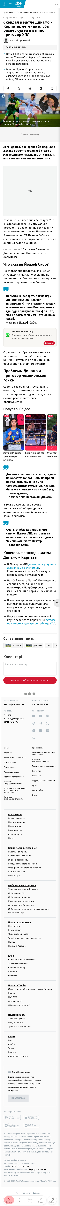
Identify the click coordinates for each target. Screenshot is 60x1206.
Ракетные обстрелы (17, 852)
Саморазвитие (15, 1001)
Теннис (11, 1048)
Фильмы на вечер (16, 967)
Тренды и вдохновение (19, 1026)
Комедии (12, 971)
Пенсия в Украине (17, 946)
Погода (11, 838)
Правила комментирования (40, 760)
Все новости (15, 814)
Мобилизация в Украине (22, 885)
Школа (11, 993)
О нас (6, 748)
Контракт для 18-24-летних (21, 901)
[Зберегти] (52, 88)
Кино (11, 955)
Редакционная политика (14, 758)
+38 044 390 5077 (40, 704)
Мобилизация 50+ (16, 893)
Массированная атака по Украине (24, 868)
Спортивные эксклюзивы (29, 12)
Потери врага (14, 875)
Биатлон (12, 1052)
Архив (35, 785)
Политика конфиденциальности (13, 783)
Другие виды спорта (18, 1056)
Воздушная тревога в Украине (22, 864)
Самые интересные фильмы (21, 959)
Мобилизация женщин (19, 897)
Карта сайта (37, 790)
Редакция (8, 753)
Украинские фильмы (18, 963)
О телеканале (10, 762)
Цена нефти (14, 926)
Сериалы (12, 975)
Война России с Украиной (22, 848)
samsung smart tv (32, 1125)
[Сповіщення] (56, 4)
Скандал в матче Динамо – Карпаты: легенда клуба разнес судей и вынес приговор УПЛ (50, 12)
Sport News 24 (9, 12)
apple (32, 1117)
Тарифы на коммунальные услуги (24, 938)
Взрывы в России (16, 871)
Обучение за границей (19, 1005)
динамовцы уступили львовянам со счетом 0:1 (31, 566)
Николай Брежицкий (20, 40)
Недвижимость (16, 1015)
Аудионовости (15, 834)
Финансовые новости (18, 934)
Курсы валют (14, 930)
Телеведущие (10, 767)
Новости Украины (16, 822)
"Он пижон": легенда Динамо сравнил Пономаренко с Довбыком (26, 253)
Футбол (11, 1044)
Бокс (10, 1040)
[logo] (18, 4)
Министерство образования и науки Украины (30, 989)
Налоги (11, 942)
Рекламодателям (11, 772)
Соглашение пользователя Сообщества (44, 754)
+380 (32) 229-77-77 (20, 1166)
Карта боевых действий (19, 856)
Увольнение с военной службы (23, 889)
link (34, 715)
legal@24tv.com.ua (37, 1169)
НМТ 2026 (12, 997)
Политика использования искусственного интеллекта (15, 790)
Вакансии (36, 776)
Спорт (11, 1036)
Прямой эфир (14, 826)
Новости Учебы (17, 985)
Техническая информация (43, 766)
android (12, 1117)
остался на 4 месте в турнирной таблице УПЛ (31, 621)
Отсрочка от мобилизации (21, 905)
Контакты (36, 771)
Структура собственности (43, 781)
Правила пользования (14, 777)
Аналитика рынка (16, 1018)
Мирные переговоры (18, 860)
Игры (34, 795)
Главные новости (16, 818)
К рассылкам (18, 1098)
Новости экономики (19, 922)
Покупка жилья (15, 1022)
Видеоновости (15, 830)
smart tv (12, 1125)
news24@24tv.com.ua (14, 704)
